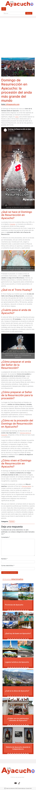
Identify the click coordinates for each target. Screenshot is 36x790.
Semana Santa (26, 486)
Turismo (11, 521)
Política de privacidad (17, 777)
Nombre (4, 559)
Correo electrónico (7, 565)
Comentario (5, 537)
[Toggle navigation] (3, 9)
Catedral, (13, 224)
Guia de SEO (28, 788)
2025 (16, 117)
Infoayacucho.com (12, 104)
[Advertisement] (18, 38)
